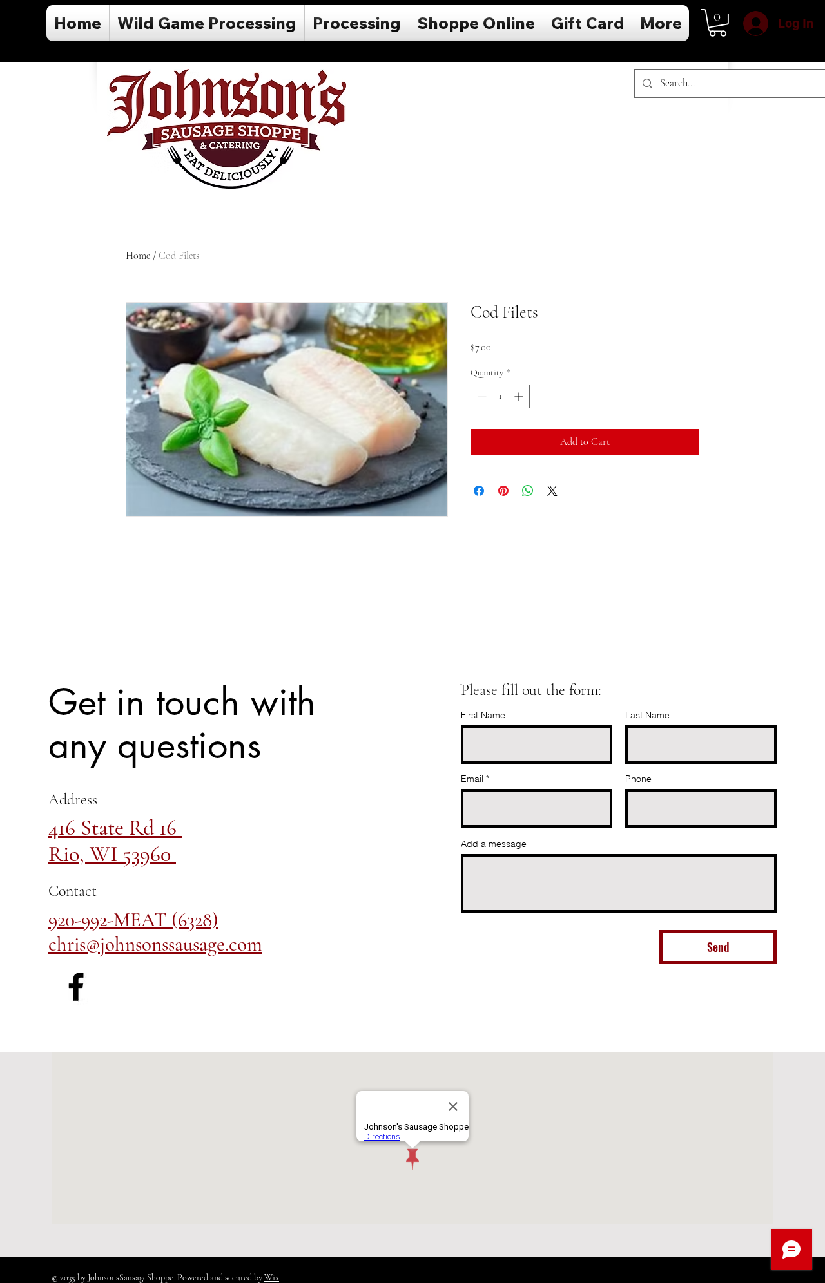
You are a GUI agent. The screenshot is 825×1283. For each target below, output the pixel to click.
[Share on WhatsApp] (528, 491)
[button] (717, 23)
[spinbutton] (500, 396)
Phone (638, 778)
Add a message (494, 843)
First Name (483, 714)
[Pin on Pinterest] (503, 491)
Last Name (647, 714)
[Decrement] (480, 396)
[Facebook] (76, 986)
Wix (271, 1277)
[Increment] (520, 396)
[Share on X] (552, 491)
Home (138, 255)
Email (472, 778)
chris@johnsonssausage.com (155, 944)
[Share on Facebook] (479, 491)
